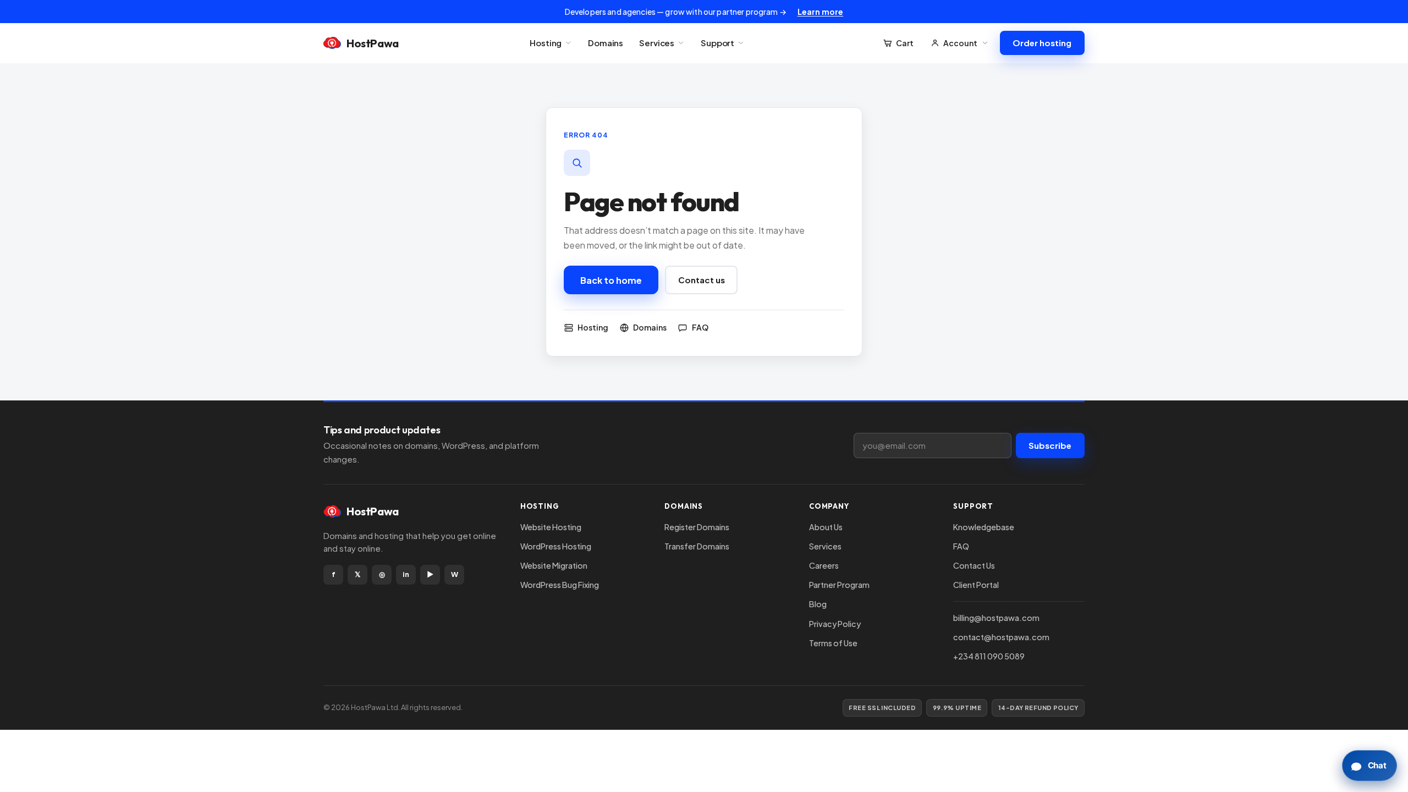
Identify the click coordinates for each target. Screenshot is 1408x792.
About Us (826, 527)
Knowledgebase (983, 527)
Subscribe (1049, 445)
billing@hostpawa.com (996, 618)
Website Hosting (550, 527)
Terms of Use (833, 643)
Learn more (820, 11)
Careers (824, 565)
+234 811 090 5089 (989, 656)
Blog (818, 604)
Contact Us (974, 565)
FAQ (961, 546)
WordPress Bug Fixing (559, 585)
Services (656, 42)
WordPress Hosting (555, 546)
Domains (605, 42)
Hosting (546, 42)
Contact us (701, 279)
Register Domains (696, 527)
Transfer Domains (696, 546)
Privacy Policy (835, 624)
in (406, 574)
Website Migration (553, 565)
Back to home (611, 280)
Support (717, 42)
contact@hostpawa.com (1001, 637)
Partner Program (839, 585)
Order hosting (1042, 42)
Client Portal (976, 585)
